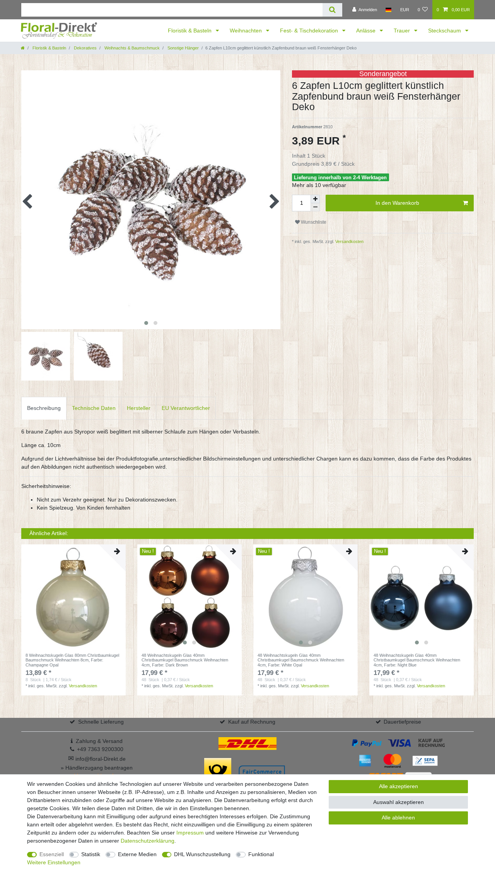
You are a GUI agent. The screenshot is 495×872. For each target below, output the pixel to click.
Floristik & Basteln (190, 30)
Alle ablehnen (398, 817)
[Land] (388, 9)
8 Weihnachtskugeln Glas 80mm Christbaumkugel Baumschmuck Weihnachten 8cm (72, 660)
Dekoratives (85, 48)
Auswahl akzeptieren (398, 802)
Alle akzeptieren (398, 786)
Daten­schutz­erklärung (147, 841)
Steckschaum (445, 30)
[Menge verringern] (315, 207)
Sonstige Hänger (182, 48)
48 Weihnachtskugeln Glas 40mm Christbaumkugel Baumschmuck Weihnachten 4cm (185, 660)
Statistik (90, 854)
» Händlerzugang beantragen (97, 768)
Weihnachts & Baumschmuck (131, 48)
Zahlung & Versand (99, 741)
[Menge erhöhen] (315, 199)
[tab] (44, 408)
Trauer (402, 30)
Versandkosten (349, 241)
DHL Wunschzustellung (202, 854)
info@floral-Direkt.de (97, 759)
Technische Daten (94, 408)
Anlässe (366, 30)
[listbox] (189, 596)
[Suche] (332, 10)
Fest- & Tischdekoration (310, 30)
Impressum (190, 833)
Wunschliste (313, 222)
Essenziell (51, 854)
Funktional (261, 854)
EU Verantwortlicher (186, 408)
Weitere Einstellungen (53, 862)
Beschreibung (44, 408)
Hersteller (138, 408)
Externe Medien (137, 854)
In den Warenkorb (397, 203)
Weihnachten (246, 30)
